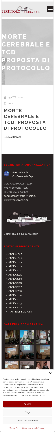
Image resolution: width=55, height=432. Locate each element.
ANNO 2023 (15, 262)
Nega (27, 412)
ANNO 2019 (15, 278)
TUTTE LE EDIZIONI (20, 311)
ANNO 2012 (15, 307)
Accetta (27, 404)
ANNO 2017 (15, 287)
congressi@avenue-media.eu (20, 195)
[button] (50, 373)
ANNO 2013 (15, 303)
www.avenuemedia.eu (16, 200)
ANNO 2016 (15, 291)
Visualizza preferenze (27, 420)
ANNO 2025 (15, 254)
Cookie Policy (14, 428)
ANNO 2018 (15, 282)
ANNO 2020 (15, 274)
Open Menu (50, 9)
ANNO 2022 (15, 266)
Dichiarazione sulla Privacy (33, 428)
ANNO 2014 (15, 299)
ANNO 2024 (15, 258)
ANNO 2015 (15, 295)
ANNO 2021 (15, 270)
